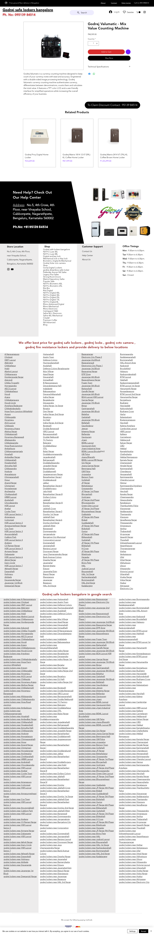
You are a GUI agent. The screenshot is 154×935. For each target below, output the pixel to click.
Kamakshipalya (126, 451)
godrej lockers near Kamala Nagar (134, 739)
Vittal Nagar (125, 560)
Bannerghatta (49, 565)
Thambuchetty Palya (129, 505)
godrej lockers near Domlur (52, 785)
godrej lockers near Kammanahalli (134, 748)
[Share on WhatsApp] (94, 73)
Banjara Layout (50, 548)
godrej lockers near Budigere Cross (134, 679)
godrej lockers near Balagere (53, 705)
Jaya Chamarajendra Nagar (55, 554)
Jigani (84, 440)
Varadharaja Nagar (128, 520)
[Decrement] (89, 43)
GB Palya (86, 454)
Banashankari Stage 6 (52, 520)
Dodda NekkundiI (51, 437)
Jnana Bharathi (88, 457)
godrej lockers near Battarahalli (93, 645)
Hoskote (8, 471)
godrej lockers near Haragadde (133, 673)
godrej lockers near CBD (130, 722)
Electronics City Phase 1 (92, 365)
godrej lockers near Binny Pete (92, 833)
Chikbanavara (11, 374)
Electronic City (126, 588)
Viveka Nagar (126, 577)
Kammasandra (126, 477)
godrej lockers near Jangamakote (55, 819)
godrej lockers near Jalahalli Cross (55, 788)
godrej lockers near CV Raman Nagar (19, 822)
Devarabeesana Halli (52, 385)
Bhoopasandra (88, 503)
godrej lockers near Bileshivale (92, 825)
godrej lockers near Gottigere (92, 765)
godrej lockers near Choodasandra (18, 765)
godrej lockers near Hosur (14, 742)
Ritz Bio (46, 288)
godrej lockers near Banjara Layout (55, 839)
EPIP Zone (86, 374)
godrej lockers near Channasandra (134, 771)
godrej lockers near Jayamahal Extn (55, 868)
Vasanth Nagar (126, 537)
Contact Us (87, 251)
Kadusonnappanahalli (129, 383)
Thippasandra (126, 523)
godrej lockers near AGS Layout (17, 676)
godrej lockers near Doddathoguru (55, 762)
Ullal (122, 557)
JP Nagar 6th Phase (90, 534)
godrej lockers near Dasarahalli (17, 856)
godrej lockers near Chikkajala (16, 679)
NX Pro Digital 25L (51, 297)
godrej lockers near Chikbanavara (18, 619)
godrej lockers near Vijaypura (132, 802)
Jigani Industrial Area (91, 448)
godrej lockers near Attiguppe (132, 879)
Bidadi (84, 520)
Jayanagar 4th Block (91, 377)
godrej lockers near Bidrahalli (92, 799)
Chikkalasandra (11, 443)
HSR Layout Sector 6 (14, 557)
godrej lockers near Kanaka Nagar (134, 776)
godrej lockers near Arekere (15, 819)
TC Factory (48, 440)
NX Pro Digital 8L (51, 302)
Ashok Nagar (10, 560)
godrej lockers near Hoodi (15, 642)
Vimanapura (125, 525)
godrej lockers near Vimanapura (133, 813)
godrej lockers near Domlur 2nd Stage (57, 808)
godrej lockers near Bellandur (92, 693)
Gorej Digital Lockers (52, 268)
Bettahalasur (87, 485)
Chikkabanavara (12, 400)
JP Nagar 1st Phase (90, 491)
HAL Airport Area (128, 363)
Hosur (7, 480)
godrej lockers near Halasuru (131, 622)
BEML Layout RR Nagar (92, 460)
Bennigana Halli (89, 468)
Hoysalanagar (11, 488)
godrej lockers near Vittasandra (133, 862)
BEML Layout (88, 443)
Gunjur (85, 531)
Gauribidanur (87, 425)
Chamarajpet (126, 463)
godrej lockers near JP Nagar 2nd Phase (96, 768)
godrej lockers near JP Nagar (92, 750)
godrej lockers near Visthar (131, 845)
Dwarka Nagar (49, 560)
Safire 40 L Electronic (52, 313)
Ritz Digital (48, 290)
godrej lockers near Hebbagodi (133, 716)
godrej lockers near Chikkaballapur (18, 639)
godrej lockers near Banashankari (54, 733)
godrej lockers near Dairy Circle (17, 845)
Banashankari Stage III (53, 494)
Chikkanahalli (10, 460)
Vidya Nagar (125, 580)
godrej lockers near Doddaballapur (55, 708)
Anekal (8, 508)
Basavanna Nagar (89, 371)
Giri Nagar (86, 463)
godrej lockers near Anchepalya (17, 753)
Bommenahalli (126, 360)
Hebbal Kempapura (128, 457)
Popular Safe (48, 281)
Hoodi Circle (10, 403)
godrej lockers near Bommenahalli (134, 608)
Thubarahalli (125, 531)
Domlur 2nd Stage (51, 523)
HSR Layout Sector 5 (14, 548)
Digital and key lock (52, 256)
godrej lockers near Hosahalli (16, 716)
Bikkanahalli (87, 537)
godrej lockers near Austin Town (54, 602)
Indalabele (47, 388)
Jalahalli (46, 500)
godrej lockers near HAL (89, 836)
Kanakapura (125, 503)
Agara (7, 397)
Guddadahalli (88, 523)
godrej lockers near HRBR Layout (18, 759)
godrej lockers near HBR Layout (133, 708)
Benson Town (87, 477)
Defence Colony (50, 360)
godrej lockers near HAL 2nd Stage (94, 853)
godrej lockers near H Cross (91, 819)
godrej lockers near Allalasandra (17, 696)
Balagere (47, 443)
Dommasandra (49, 531)
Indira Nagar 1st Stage (53, 405)
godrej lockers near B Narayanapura (56, 631)
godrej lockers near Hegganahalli (133, 753)
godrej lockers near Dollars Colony (55, 773)
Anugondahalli (11, 534)
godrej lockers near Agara (15, 645)
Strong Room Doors (52, 277)
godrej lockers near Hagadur (91, 828)
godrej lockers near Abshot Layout (18, 616)
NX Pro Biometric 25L (52, 286)
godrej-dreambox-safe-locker (56, 270)
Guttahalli (86, 540)
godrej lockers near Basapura (53, 879)
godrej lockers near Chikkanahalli (18, 722)
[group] (77, 143)
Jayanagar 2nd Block (91, 360)
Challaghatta (126, 454)
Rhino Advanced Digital (53, 304)
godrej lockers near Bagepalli (53, 688)
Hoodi (7, 394)
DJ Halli (46, 420)
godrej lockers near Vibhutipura (133, 856)
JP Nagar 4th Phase (90, 517)
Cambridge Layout (128, 428)
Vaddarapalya (126, 511)
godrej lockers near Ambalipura (17, 708)
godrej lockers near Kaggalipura (133, 668)
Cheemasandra (127, 497)
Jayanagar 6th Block (91, 394)
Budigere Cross (127, 411)
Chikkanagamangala (14, 451)
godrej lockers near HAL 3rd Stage (55, 882)
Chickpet (9, 357)
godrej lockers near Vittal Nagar (133, 853)
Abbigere (9, 363)
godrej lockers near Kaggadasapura (135, 653)
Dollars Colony (49, 497)
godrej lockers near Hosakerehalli (18, 725)
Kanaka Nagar (126, 494)
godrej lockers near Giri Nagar (92, 730)
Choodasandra (11, 503)
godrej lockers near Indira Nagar (54, 650)
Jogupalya (86, 474)
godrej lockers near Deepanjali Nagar (20, 876)
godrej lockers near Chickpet (16, 602)
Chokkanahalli (11, 494)
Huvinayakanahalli (51, 363)
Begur (84, 405)
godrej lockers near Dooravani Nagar (56, 842)
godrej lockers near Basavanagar (93, 599)
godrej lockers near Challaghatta (133, 730)
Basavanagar (87, 354)
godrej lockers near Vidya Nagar (133, 873)
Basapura (47, 583)
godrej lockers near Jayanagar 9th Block (96, 679)
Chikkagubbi (10, 417)
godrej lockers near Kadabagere (93, 856)
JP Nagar (86, 483)
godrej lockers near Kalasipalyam (133, 685)
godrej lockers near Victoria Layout (134, 865)
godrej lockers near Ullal (129, 851)
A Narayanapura (12, 354)
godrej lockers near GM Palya (92, 739)
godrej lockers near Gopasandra (93, 756)
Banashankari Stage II (52, 485)
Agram (8, 414)
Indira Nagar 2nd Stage (53, 414)
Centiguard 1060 (50, 311)
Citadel (46, 318)
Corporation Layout (52, 540)
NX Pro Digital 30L (51, 295)
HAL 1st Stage (88, 574)
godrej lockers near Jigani (90, 699)
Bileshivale (86, 554)
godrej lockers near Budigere (132, 671)
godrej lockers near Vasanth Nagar (134, 825)
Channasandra (126, 488)
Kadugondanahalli (128, 374)
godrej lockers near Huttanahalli (54, 599)
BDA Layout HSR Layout (92, 397)
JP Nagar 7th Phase (90, 543)
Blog (45, 325)
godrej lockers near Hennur (131, 762)
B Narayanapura (50, 383)
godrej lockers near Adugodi (16, 628)
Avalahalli (47, 365)
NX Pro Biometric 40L (52, 284)
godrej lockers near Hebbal (131, 725)
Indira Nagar (48, 397)
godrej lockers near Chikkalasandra (19, 699)
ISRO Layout (48, 431)
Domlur (46, 505)
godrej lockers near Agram (15, 668)
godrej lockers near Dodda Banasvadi (56, 690)
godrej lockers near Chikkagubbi (17, 671)
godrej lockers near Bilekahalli (92, 816)
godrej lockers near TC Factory (53, 702)
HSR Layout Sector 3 (14, 531)
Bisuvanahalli (87, 571)
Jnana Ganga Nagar (90, 465)
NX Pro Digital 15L (51, 299)
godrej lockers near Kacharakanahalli (95, 848)
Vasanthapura (126, 545)
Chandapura (125, 471)
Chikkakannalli (11, 434)
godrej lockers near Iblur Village (54, 619)
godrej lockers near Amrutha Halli (18, 728)
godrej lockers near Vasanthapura (134, 836)
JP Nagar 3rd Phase (90, 508)
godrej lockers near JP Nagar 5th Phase (96, 796)
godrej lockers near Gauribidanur (93, 685)
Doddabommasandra (52, 454)
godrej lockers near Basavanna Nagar (95, 625)
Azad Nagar (48, 374)
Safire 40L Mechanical (52, 315)
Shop (45, 265)
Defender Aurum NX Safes (54, 272)
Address (18, 205)
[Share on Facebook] (89, 73)
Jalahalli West (49, 525)
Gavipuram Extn (89, 446)
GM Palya (86, 471)
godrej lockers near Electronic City (134, 882)
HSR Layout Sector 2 (14, 523)
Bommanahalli (88, 580)
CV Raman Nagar (12, 545)
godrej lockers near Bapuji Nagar (54, 870)
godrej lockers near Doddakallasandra (57, 728)
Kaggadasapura (127, 391)
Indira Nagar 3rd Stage (53, 423)
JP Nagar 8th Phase (90, 551)
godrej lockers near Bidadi (90, 790)
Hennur (123, 483)
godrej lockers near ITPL (50, 711)
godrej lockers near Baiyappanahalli (56, 696)
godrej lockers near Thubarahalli (133, 819)
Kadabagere (87, 586)
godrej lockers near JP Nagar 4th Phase (96, 788)
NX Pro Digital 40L (51, 293)
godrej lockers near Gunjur (90, 802)
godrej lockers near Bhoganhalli (93, 762)
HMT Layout (10, 360)
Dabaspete (9, 554)
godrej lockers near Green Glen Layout (96, 773)
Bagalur (46, 408)
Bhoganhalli (87, 494)
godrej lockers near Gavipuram (92, 696)
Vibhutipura (125, 563)
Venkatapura (125, 554)
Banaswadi (48, 528)
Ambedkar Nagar (12, 457)
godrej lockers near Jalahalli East (54, 799)
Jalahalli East (49, 517)
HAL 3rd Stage (49, 586)
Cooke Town (10, 511)
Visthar (123, 551)
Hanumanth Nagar (128, 388)
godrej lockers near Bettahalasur (93, 753)
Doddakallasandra (51, 463)
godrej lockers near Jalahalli (52, 776)
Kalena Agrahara (127, 425)
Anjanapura (10, 517)
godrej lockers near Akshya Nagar (18, 685)
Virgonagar (125, 534)
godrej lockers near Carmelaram (133, 713)
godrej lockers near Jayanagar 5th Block (96, 642)
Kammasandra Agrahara (131, 485)
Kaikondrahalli (126, 408)
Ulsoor (123, 565)
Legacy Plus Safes (51, 274)
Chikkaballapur (11, 391)
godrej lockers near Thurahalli (132, 828)
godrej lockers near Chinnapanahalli (19, 739)
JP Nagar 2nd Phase (90, 500)
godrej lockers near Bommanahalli (94, 851)
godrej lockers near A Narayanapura (19, 599)
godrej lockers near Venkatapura (133, 848)
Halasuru (124, 371)
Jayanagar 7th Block (91, 403)
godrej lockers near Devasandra (54, 656)
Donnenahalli (49, 543)
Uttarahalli (124, 574)
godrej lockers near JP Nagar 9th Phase (96, 830)
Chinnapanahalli (12, 477)
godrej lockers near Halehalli (131, 633)
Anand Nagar (11, 483)
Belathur (85, 414)
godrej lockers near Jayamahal (53, 859)
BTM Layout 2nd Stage (130, 394)
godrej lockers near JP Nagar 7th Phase (96, 813)
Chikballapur (10, 365)
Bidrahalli (86, 528)
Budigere (124, 403)
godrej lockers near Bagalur (52, 665)
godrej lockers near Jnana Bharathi (94, 722)
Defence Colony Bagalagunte (56, 368)
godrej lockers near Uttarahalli (132, 868)
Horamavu (9, 420)
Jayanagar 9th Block (91, 420)
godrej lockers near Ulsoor (130, 859)
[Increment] (97, 43)
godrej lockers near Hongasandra (18, 633)
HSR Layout (10, 505)
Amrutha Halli (11, 465)
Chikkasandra (11, 468)
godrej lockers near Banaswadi (53, 813)
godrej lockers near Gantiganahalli (94, 668)
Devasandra (48, 403)
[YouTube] (12, 269)
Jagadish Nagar (50, 465)
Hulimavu (9, 574)
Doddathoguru (49, 488)
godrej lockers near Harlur (130, 682)
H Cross (85, 548)
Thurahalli (124, 540)
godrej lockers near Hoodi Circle (17, 650)
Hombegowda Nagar (14, 377)
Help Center (87, 255)
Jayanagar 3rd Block (91, 368)
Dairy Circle (10, 563)
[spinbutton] (93, 43)
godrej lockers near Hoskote (16, 733)
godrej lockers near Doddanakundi (55, 750)
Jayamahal (48, 563)
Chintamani (10, 485)
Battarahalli (87, 388)
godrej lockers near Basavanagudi (94, 613)
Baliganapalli (49, 460)
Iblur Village (48, 371)
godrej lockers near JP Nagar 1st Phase (96, 759)
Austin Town (48, 357)
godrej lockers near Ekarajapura (54, 873)
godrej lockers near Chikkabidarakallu (20, 659)
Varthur (123, 528)
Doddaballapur (50, 446)
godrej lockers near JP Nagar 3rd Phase (96, 776)
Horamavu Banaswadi (14, 437)
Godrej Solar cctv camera (54, 263)
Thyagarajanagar (127, 548)
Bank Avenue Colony (52, 557)
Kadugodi (124, 365)
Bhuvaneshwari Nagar (91, 511)
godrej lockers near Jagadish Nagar (56, 730)
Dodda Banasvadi (51, 428)
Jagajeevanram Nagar (53, 474)
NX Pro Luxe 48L (50, 254)
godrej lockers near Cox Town (16, 799)
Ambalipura (10, 448)
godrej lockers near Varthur (131, 816)
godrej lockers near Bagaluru (53, 676)
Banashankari (49, 468)
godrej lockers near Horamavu (16, 673)
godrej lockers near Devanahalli (54, 625)
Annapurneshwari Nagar (15, 525)
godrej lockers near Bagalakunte (54, 653)
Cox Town (9, 528)
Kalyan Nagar (126, 443)
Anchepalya (10, 491)
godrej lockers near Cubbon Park (18, 811)
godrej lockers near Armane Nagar (18, 830)
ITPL (45, 448)
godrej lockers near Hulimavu (16, 859)
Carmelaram (125, 437)
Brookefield (125, 368)
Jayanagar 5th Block (91, 385)
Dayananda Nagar (13, 580)
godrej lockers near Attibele (15, 862)
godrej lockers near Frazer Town (93, 639)
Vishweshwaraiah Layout (131, 543)
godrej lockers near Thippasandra (134, 811)
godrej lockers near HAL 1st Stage (94, 845)
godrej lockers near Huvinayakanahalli (57, 608)
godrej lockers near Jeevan (91, 688)
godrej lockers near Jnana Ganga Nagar (96, 733)
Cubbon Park (10, 537)
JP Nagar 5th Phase (90, 525)
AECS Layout (10, 388)
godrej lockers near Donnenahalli (54, 833)
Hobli (7, 368)
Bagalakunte (48, 400)
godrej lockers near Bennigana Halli (94, 736)
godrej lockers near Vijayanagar (133, 793)
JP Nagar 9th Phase (90, 560)
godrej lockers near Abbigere (16, 608)
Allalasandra (10, 440)
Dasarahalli (10, 571)
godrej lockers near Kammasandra (134, 756)
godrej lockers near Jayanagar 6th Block (96, 650)
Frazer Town (87, 383)
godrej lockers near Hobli (14, 613)
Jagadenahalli (49, 457)
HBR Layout (125, 431)
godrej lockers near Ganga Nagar (93, 659)
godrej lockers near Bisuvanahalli (93, 842)
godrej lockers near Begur (90, 665)
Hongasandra (11, 385)
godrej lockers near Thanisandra (133, 799)
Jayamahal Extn (50, 571)
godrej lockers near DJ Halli (52, 679)
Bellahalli (86, 423)
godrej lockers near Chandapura (133, 750)
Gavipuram (86, 437)
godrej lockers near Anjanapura (17, 782)
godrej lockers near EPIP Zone (92, 628)
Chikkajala (9, 425)
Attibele (8, 577)
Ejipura (46, 568)
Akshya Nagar (11, 431)
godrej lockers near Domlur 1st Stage (56, 796)
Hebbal (123, 448)
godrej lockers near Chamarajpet (133, 742)
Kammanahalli (126, 468)
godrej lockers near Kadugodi (132, 616)
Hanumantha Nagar (129, 397)
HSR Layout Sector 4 (14, 540)
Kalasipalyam (126, 417)
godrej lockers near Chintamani (17, 748)
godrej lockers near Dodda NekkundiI (56, 699)
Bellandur (86, 434)
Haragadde (125, 405)
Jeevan (85, 428)
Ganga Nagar (88, 400)
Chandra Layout (127, 480)
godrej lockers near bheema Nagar (94, 690)
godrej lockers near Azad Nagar (54, 622)
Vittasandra (125, 568)
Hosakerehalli (11, 463)
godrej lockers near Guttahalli (92, 811)
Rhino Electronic (50, 309)
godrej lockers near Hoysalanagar (18, 750)
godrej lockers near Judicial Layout (94, 839)
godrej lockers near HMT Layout (17, 605)
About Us (86, 259)
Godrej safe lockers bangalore (56, 249)
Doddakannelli (49, 471)
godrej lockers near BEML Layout (93, 702)
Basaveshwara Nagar (91, 380)
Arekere (8, 543)
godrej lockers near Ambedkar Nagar (20, 719)
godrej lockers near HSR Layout (17, 768)
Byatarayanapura (127, 420)
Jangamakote (49, 534)
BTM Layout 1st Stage (130, 385)
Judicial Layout (88, 568)
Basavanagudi (88, 363)
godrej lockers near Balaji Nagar (54, 713)
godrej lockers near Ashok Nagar (17, 842)
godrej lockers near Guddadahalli (93, 793)
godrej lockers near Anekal (15, 771)
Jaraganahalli (49, 545)
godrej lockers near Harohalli (131, 693)
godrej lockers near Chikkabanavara (19, 648)
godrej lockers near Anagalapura (18, 736)
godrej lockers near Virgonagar (132, 822)
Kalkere (123, 434)
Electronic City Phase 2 (92, 357)
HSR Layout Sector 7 (14, 565)
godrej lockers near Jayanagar (53, 876)
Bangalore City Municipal (54, 537)
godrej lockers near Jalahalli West (55, 811)
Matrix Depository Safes (53, 279)
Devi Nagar (48, 411)
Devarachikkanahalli (52, 394)
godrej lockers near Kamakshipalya (134, 728)
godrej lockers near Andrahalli (16, 762)
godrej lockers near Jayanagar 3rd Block (96, 622)
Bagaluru (47, 417)
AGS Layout (10, 423)
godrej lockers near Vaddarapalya (134, 796)
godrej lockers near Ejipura (52, 865)
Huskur (123, 583)
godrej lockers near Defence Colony (56, 605)
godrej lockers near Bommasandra (134, 599)
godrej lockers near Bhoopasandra (94, 771)
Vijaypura (124, 517)
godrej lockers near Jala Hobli (53, 765)
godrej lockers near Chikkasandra (18, 730)
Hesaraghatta (126, 500)
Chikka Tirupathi (12, 383)
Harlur (123, 414)
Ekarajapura (48, 577)
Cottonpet (9, 520)
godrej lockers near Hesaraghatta (134, 782)
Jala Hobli (47, 491)
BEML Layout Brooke (91, 451)
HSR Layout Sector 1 (14, 514)
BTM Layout (125, 377)
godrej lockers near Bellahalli (91, 682)
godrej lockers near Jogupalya (92, 742)
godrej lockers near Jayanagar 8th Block (96, 671)
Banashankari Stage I (52, 477)
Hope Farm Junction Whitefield (18, 411)
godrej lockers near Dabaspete (17, 833)
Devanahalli (48, 377)
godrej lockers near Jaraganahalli (54, 836)
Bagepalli (47, 425)
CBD (122, 446)
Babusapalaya (49, 391)
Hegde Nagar (126, 465)
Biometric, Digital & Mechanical (57, 261)
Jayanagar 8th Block (91, 411)
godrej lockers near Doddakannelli (55, 736)
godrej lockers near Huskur (131, 876)
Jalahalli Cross (49, 508)
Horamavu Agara (12, 428)
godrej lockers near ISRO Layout (54, 693)
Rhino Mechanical (51, 306)
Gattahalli (86, 417)
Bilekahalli (86, 545)
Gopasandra (87, 488)
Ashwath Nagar (11, 568)
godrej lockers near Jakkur (51, 753)
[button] (138, 12)
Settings (132, 931)
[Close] (151, 931)
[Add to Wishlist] (128, 51)
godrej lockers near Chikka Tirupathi (19, 631)
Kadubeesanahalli (128, 357)
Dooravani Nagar (51, 551)
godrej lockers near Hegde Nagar (134, 745)
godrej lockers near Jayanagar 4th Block (96, 631)
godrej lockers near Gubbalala (92, 785)
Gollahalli (86, 480)
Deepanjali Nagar (12, 586)
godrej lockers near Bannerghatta (55, 862)
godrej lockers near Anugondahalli (18, 808)
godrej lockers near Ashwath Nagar (19, 853)
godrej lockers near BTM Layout (133, 631)
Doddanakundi (49, 480)
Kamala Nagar (126, 460)
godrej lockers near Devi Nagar (54, 668)
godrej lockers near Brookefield (133, 619)
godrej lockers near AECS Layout (18, 636)
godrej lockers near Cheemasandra (134, 779)
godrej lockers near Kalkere (131, 711)
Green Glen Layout (90, 505)
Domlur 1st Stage (51, 514)
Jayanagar (47, 580)
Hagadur (85, 557)
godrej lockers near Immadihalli (54, 628)
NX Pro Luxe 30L (50, 252)
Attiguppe (124, 586)
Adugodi (8, 380)
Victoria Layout (127, 571)
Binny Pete (86, 563)
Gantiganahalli (88, 408)
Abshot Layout (11, 371)
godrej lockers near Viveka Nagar (133, 870)
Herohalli (124, 491)
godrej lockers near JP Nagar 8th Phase (96, 822)
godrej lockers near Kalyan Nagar (133, 719)
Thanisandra (125, 514)
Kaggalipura (125, 400)
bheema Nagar (88, 431)
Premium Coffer (50, 320)
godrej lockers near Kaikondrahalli (134, 676)
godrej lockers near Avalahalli (53, 610)
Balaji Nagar (48, 451)
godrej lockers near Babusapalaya (55, 642)
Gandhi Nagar (88, 391)
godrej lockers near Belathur (91, 673)
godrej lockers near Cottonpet (16, 785)
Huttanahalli (48, 354)
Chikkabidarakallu (12, 408)
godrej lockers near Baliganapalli (54, 725)
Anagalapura (10, 474)
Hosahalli (9, 454)
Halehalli (124, 380)
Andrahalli (9, 500)
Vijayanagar (125, 508)
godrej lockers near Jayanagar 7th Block (96, 662)
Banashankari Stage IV (53, 503)
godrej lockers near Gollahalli (92, 748)
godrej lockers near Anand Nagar (18, 745)
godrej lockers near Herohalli (131, 773)
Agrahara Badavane (13, 405)
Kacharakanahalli (89, 577)
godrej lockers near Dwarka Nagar (55, 856)
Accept (143, 931)
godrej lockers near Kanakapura (133, 785)
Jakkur (46, 483)
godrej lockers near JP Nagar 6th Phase (96, 805)
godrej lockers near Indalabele (53, 639)
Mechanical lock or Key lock (55, 258)
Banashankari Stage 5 (52, 511)
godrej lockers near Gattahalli (92, 676)
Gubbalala (86, 514)
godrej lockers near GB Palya (91, 719)
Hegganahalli (126, 474)
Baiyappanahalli (50, 434)
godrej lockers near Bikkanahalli (93, 808)
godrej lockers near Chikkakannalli (18, 688)
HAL (84, 565)
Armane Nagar (11, 551)
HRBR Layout (10, 497)
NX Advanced (49, 322)
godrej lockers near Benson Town (93, 745)
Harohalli (124, 423)
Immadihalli (48, 380)
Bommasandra (126, 354)
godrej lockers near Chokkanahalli (18, 756)
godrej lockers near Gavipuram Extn (95, 705)
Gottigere (86, 497)
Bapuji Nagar (49, 574)
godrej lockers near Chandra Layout (135, 759)
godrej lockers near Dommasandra (55, 816)
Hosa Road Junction (13, 446)
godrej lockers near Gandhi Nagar (94, 648)
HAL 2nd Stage (88, 583)
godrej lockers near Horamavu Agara (19, 682)
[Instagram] (144, 12)
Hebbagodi (125, 440)
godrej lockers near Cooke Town (17, 773)
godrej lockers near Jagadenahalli (55, 722)
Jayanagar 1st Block (13, 583)
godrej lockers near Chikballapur (17, 610)
